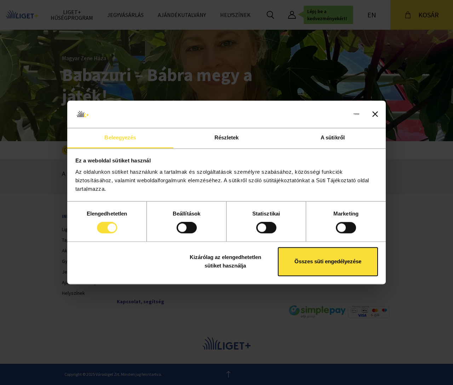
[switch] (187, 228)
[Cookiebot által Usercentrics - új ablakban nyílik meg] (328, 114)
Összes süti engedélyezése (327, 261)
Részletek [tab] (226, 137)
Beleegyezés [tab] (120, 137)
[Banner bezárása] (375, 114)
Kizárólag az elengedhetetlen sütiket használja (225, 261)
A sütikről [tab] (333, 137)
